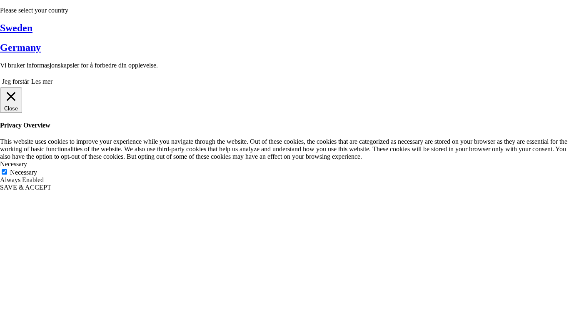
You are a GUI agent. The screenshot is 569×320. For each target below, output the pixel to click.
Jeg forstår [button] (15, 81)
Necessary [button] (13, 164)
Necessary (23, 172)
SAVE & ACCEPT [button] (25, 187)
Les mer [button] (41, 81)
